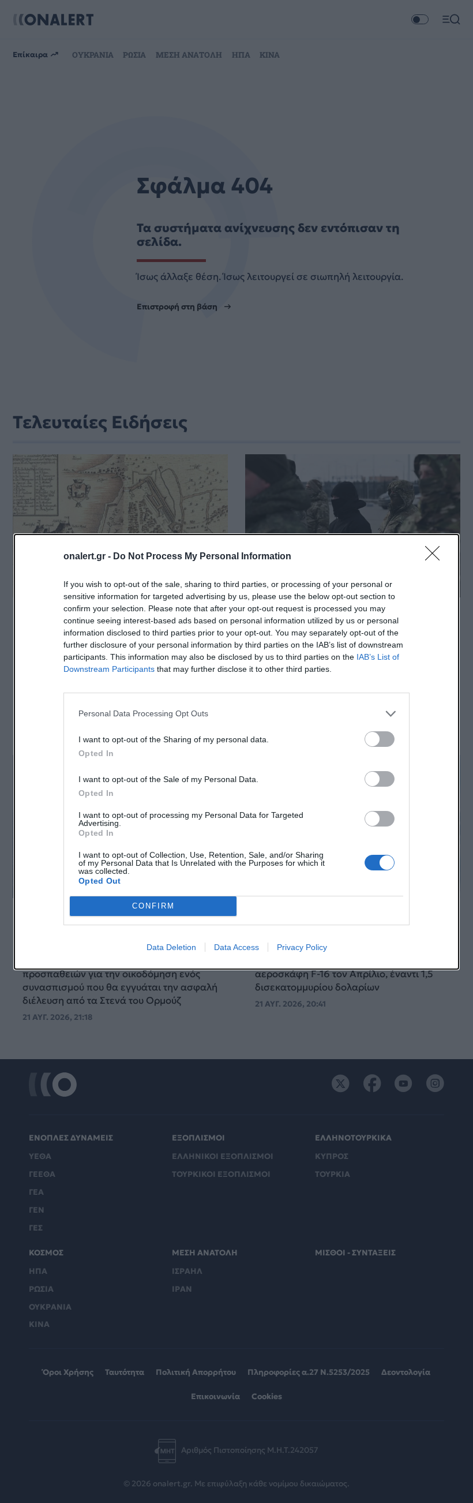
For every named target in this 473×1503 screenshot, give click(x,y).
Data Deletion (171, 947)
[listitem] (236, 714)
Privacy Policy (302, 947)
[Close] (436, 557)
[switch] (380, 739)
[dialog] (236, 751)
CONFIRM (153, 906)
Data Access (236, 947)
